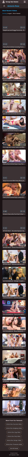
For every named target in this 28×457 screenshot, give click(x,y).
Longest (9, 13)
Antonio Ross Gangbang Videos (14, 428)
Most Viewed (16, 13)
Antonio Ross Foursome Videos (14, 424)
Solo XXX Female (14, 448)
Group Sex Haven (12, 2)
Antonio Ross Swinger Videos (14, 440)
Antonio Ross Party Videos (14, 436)
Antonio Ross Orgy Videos (14, 432)
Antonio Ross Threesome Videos (14, 444)
